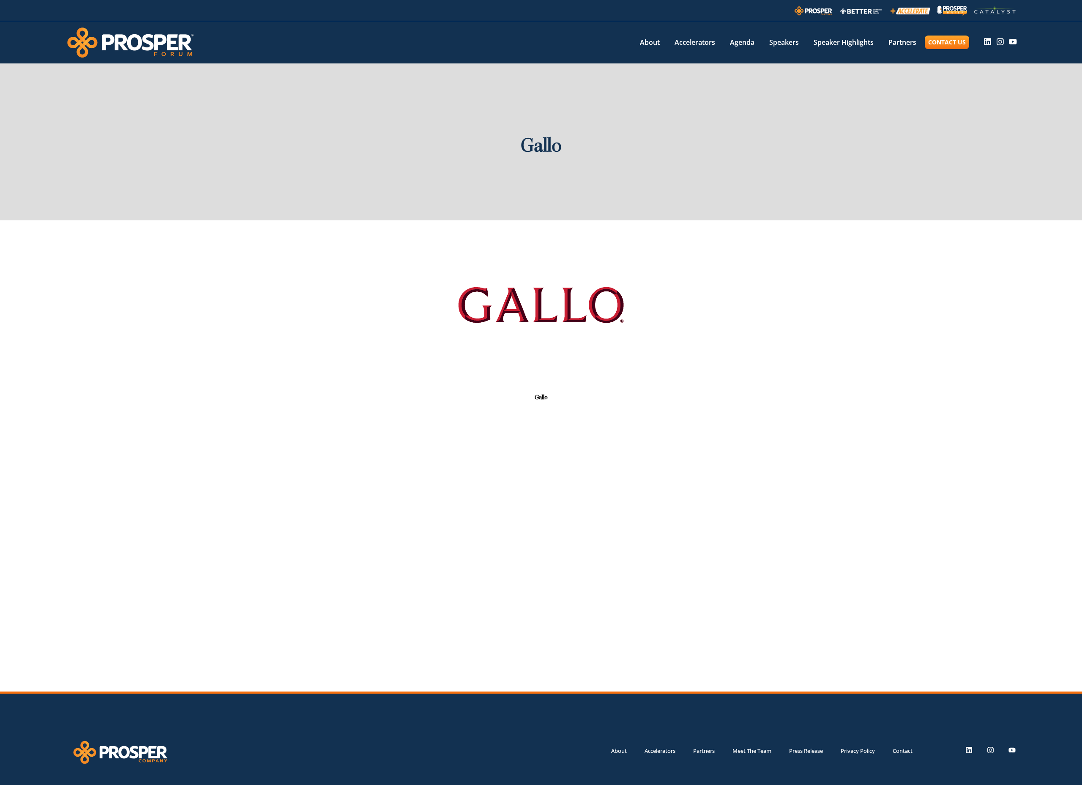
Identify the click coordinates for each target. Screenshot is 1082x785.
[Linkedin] (988, 42)
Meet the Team (751, 751)
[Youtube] (1013, 42)
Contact (903, 751)
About (650, 42)
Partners (902, 42)
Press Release (806, 751)
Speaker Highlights (844, 42)
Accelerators (695, 42)
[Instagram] (1000, 42)
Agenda (742, 42)
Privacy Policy (858, 751)
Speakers (784, 42)
